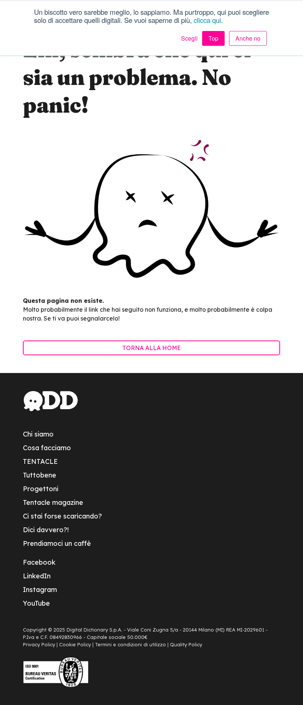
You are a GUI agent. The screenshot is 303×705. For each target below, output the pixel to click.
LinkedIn (37, 576)
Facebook (39, 562)
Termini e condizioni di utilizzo (130, 644)
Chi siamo (38, 434)
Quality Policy (186, 644)
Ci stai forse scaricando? (62, 516)
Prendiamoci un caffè (57, 543)
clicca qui (207, 20)
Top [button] (213, 38)
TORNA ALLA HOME (151, 348)
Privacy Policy (39, 644)
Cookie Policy (75, 644)
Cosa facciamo (47, 448)
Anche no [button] (248, 38)
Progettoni (40, 489)
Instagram (40, 589)
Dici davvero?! (46, 530)
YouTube (36, 603)
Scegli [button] (189, 38)
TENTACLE (40, 461)
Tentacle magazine (53, 502)
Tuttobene (39, 475)
